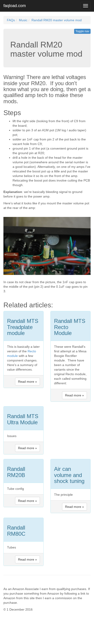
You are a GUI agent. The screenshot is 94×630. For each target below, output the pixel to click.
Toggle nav (82, 31)
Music (23, 20)
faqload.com (14, 5)
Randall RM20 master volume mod (56, 20)
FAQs (11, 20)
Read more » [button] (27, 381)
